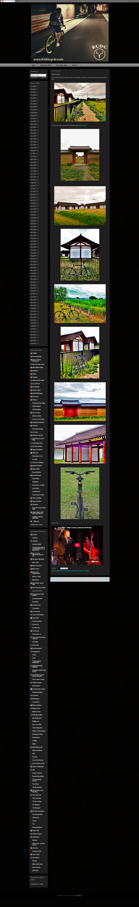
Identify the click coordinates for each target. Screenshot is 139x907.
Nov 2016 (33, 212)
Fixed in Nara (36, 412)
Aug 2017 (33, 185)
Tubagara (35, 504)
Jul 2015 (33, 258)
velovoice (35, 848)
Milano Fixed (36, 708)
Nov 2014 (33, 282)
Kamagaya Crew (37, 456)
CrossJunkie (36, 611)
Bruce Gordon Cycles (39, 587)
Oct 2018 (33, 144)
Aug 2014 (33, 291)
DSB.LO (34, 400)
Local (65, 570)
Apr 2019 (33, 127)
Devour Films (36, 390)
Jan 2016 (33, 241)
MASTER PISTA (37, 465)
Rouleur (34, 757)
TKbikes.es (35, 817)
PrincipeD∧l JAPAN (38, 485)
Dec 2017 (33, 174)
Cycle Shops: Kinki (45, 65)
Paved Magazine (37, 728)
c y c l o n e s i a (37, 591)
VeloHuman (35, 837)
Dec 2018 (33, 139)
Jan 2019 (33, 136)
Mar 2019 (33, 130)
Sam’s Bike (35, 488)
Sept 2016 (34, 217)
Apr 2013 (33, 337)
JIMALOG (35, 453)
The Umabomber (37, 814)
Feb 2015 (33, 273)
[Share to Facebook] (65, 568)
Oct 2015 (33, 250)
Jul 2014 (33, 293)
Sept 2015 (34, 253)
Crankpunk (35, 608)
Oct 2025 (33, 86)
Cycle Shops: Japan (61, 65)
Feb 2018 (33, 168)
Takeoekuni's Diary (38, 494)
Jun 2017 (33, 191)
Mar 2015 (33, 270)
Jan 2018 (33, 171)
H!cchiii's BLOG (37, 446)
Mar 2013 (33, 340)
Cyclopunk (35, 631)
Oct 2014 (33, 285)
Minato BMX (36, 469)
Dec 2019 (33, 104)
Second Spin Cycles (38, 763)
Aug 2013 (33, 326)
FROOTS (35, 425)
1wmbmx (35, 538)
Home (33, 65)
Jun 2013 (33, 332)
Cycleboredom (36, 621)
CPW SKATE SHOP (38, 380)
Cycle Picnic (36, 383)
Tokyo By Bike (36, 501)
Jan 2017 (33, 206)
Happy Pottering (37, 449)
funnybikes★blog (37, 429)
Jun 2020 (33, 95)
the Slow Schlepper (38, 811)
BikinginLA (35, 580)
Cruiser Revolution (38, 614)
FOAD (34, 654)
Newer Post (56, 579)
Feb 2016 (33, 238)
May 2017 (33, 194)
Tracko (34, 821)
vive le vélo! (35, 854)
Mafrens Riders (37, 705)
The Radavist (36, 808)
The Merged (36, 804)
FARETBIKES (36, 406)
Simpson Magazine (38, 766)
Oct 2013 (33, 320)
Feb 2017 (33, 203)
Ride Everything (37, 750)
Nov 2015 (33, 247)
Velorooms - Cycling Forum (38, 844)
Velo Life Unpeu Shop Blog (39, 508)
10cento (34, 534)
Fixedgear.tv (36, 651)
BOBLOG (35, 370)
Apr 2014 (33, 302)
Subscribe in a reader (37, 884)
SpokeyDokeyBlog (38, 776)
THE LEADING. (37, 498)
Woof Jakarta (36, 867)
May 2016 (33, 229)
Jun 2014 (33, 296)
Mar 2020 (33, 98)
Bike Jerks (35, 562)
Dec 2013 (33, 314)
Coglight (35, 377)
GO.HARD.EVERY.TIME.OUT (39, 671)
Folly (33, 658)
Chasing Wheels (37, 598)
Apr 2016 (33, 232)
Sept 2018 (34, 147)
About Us (75, 65)
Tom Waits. (86, 570)
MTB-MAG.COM (37, 715)
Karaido (34, 459)
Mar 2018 (33, 165)
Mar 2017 (33, 200)
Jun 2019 (33, 121)
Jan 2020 (33, 101)
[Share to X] (64, 568)
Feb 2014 (33, 308)
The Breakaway (37, 787)
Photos (73, 570)
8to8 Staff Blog (36, 356)
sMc (33, 770)
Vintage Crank (36, 851)
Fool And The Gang (38, 419)
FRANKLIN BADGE (38, 422)
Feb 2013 (33, 343)
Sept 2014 (34, 288)
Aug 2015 (33, 256)
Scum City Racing (37, 760)
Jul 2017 (33, 188)
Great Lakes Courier (38, 679)
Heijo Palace (82, 125)
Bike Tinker (35, 569)
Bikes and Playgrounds (36, 572)
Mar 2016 (33, 235)
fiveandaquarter (37, 648)
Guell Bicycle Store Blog (38, 439)
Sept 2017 (34, 182)
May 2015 (33, 264)
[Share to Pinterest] (67, 568)
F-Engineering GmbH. (39, 403)
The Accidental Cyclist (36, 780)
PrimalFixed (36, 737)
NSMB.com (35, 721)
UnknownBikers (37, 827)
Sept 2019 (34, 112)
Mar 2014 (33, 305)
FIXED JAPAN (36, 416)
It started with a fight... (39, 689)
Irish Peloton (36, 686)
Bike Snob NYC (37, 565)
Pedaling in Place (37, 734)
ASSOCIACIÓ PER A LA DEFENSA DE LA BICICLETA (38, 549)
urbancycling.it (36, 833)
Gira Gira (35, 432)
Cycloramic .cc (36, 634)
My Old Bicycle (36, 718)
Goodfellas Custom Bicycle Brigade (38, 675)
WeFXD (34, 861)
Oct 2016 (33, 215)
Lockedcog (35, 702)
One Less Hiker (37, 724)
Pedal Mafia (35, 478)
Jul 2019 (33, 118)
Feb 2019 (33, 133)
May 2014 (33, 299)
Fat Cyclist (35, 645)
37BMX (34, 353)
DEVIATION (35, 387)
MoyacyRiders (36, 472)
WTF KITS (35, 870)
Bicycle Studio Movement (36, 360)
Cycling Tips (36, 627)
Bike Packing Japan (38, 364)
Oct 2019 (33, 109)
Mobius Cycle (36, 711)
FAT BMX (35, 642)
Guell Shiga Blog (37, 443)
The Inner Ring (36, 801)
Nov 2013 (33, 317)
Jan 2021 (33, 92)
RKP (33, 753)
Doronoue (35, 396)
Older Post (104, 579)
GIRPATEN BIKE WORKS (37, 666)
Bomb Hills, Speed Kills (38, 583)
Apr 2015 (33, 267)
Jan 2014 (33, 311)
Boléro (34, 374)
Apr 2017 (33, 197)
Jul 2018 (33, 153)
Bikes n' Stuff (36, 576)
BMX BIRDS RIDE (37, 367)
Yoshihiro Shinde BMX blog (37, 517)
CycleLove (35, 624)
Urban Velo (35, 830)
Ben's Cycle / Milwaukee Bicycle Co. (38, 555)
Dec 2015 (33, 244)
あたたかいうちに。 (38, 524)
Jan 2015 (33, 276)
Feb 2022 (33, 89)
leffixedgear (35, 698)
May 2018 (33, 159)
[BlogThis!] (62, 568)
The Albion (35, 784)
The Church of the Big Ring (37, 791)
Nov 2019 (33, 106)
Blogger (79, 895)
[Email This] (61, 568)
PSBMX (34, 740)
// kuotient (35, 695)
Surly (80, 570)
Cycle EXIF (35, 618)
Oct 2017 (33, 180)
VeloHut (34, 840)
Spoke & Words (37, 773)
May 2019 (33, 124)
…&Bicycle (35, 521)
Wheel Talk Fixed (37, 864)
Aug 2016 (33, 220)
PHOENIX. (35, 482)
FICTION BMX (36, 409)
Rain (77, 570)
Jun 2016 (33, 226)
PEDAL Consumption (39, 731)
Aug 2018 (33, 150)
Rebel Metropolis (37, 747)
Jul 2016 (33, 223)
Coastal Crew (36, 605)
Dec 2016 (33, 209)
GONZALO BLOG (37, 435)
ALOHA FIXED (36, 544)
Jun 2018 (33, 156)
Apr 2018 (33, 162)
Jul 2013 (33, 329)
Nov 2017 (33, 177)
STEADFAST (36, 491)
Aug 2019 (33, 115)
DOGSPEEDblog (37, 393)
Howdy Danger (36, 682)
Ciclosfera (35, 602)
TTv (33, 824)
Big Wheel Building (38, 559)
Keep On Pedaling (37, 462)
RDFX (34, 744)
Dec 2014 (33, 279)
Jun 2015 (33, 261)
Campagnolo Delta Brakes (38, 594)
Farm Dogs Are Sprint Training (39, 638)
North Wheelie (36, 475)
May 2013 (33, 334)
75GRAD (35, 541)
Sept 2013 (34, 323)
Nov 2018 (33, 142)
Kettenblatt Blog (37, 692)
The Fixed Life (36, 795)
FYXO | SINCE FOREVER (36, 662)
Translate (43, 77)
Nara (69, 570)
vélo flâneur (35, 857)
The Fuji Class (36, 798)
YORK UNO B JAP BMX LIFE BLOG (38, 513)
